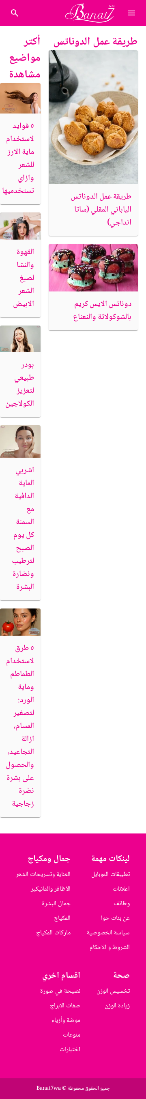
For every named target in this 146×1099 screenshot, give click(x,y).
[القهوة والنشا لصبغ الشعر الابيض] (20, 226)
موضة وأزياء (66, 1020)
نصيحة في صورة (60, 991)
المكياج (62, 918)
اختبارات (70, 1049)
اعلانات (121, 889)
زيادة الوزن (117, 1005)
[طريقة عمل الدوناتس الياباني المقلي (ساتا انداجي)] (93, 117)
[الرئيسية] (93, 13)
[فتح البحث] (131, 13)
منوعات (71, 1035)
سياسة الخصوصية (108, 933)
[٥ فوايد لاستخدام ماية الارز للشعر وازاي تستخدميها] (20, 98)
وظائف (122, 903)
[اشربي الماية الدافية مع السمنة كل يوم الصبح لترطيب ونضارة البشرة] (20, 441)
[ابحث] (14, 13)
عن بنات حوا (115, 918)
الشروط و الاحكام (110, 947)
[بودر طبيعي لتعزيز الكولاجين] (20, 339)
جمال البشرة (56, 903)
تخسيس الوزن (113, 991)
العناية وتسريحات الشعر (43, 874)
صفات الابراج (65, 1005)
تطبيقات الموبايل (110, 874)
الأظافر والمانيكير (51, 889)
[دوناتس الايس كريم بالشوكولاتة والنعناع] (93, 267)
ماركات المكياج (53, 933)
